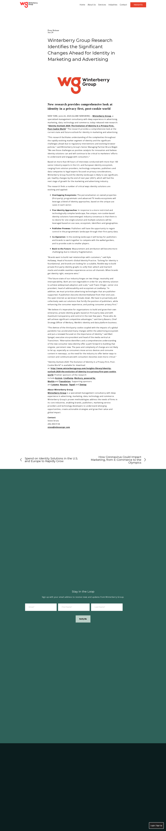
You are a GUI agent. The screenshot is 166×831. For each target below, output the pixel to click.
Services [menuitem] (102, 5)
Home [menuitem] (82, 5)
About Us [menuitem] (92, 5)
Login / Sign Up (156, 825)
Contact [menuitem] (123, 5)
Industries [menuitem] (113, 5)
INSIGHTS (138, 5)
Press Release (53, 30)
